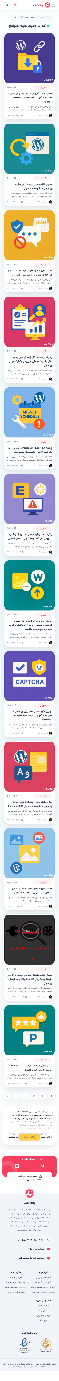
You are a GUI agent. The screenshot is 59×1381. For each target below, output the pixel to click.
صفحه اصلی (52, 17)
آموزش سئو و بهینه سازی (43, 1287)
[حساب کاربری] (6, 5)
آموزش (43, 17)
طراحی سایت (16, 1277)
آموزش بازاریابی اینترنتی (43, 1292)
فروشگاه (43, 1320)
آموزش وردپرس (43, 1277)
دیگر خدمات (16, 1272)
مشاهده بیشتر (29, 1137)
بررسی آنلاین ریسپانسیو (16, 1287)
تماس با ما (43, 1310)
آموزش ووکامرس (43, 1282)
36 (16, 1096)
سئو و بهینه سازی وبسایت (16, 1282)
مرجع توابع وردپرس (16, 1292)
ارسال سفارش (43, 1315)
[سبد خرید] (15, 5)
